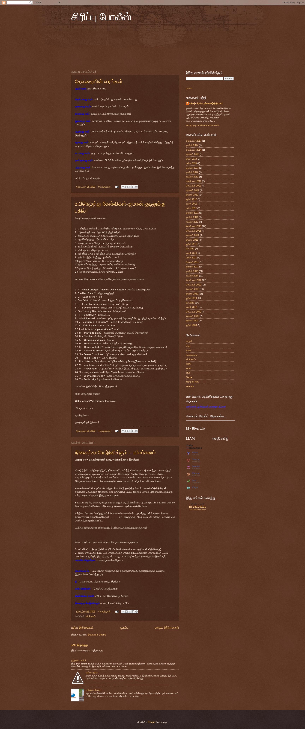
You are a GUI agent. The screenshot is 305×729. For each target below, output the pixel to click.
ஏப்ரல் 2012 (191, 203)
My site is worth (197, 504)
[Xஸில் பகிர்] (129, 187)
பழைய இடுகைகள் (167, 627)
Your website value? (197, 510)
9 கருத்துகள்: (105, 186)
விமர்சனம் (90, 616)
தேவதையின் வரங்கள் (99, 81)
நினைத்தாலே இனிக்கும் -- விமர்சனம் (115, 452)
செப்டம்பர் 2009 (193, 311)
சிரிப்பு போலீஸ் (101, 16)
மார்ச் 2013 (191, 163)
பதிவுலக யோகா (93, 690)
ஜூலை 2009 (192, 320)
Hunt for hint (192, 381)
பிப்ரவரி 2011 (192, 262)
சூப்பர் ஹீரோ (92, 672)
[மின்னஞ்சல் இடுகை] (116, 186)
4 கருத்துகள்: (105, 431)
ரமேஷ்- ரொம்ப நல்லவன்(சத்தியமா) (206, 103)
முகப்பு (124, 627)
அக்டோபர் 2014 (193, 149)
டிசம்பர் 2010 (192, 271)
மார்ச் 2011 (191, 257)
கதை (188, 350)
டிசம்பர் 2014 (192, 145)
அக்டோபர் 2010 (193, 280)
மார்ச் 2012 (191, 208)
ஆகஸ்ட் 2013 (192, 154)
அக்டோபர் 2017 (193, 140)
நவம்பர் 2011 (192, 221)
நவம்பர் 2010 (192, 275)
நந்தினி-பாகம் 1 (78, 660)
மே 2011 (190, 248)
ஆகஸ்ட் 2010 (192, 289)
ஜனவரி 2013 (192, 168)
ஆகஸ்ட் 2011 (192, 235)
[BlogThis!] (126, 187)
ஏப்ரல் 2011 (191, 253)
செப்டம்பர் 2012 (193, 185)
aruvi (188, 368)
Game (189, 377)
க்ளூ (188, 346)
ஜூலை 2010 (192, 293)
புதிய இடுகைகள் (82, 627)
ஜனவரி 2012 (192, 212)
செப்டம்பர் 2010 (193, 284)
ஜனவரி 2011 (192, 266)
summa (190, 386)
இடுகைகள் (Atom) (97, 634)
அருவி (189, 341)
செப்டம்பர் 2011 (193, 230)
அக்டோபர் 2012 (193, 181)
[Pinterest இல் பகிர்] (136, 187)
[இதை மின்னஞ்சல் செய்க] (123, 187)
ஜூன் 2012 (191, 199)
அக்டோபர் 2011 (193, 226)
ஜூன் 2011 (191, 244)
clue (188, 372)
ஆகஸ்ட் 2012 (192, 190)
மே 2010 (190, 302)
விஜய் (188, 363)
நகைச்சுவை (191, 355)
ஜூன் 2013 (191, 159)
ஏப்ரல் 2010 (191, 307)
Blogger (152, 722)
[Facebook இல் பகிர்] (133, 187)
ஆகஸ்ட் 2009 (192, 316)
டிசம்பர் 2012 (192, 172)
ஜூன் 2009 (191, 325)
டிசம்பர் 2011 (192, 217)
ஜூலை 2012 (192, 194)
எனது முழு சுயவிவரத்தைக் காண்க (202, 125)
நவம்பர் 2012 (192, 176)
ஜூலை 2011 (192, 239)
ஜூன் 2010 (191, 298)
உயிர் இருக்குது (79, 644)
